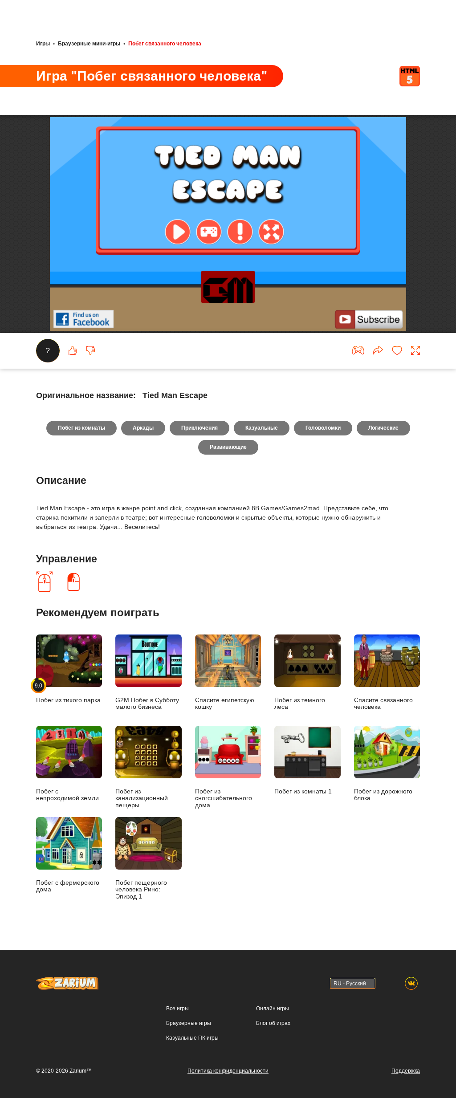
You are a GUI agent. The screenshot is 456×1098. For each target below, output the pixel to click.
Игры (43, 44)
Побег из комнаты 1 (303, 791)
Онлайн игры (272, 1008)
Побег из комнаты (81, 428)
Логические (383, 428)
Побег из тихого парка (68, 693)
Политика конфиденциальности (228, 1071)
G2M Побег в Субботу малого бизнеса (147, 703)
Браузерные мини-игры (89, 44)
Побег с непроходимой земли (67, 794)
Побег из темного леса (299, 703)
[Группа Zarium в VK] (411, 983)
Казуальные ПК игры (192, 1038)
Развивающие (228, 447)
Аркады (143, 428)
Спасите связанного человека (383, 703)
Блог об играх (273, 1023)
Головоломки (323, 428)
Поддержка (405, 1071)
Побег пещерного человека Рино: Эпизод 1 (141, 889)
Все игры (177, 1008)
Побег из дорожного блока (383, 794)
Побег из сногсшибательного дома (223, 798)
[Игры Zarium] (67, 981)
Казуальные (261, 428)
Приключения (199, 428)
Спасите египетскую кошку (224, 703)
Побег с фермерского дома (67, 886)
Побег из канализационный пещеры (141, 798)
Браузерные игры (188, 1023)
